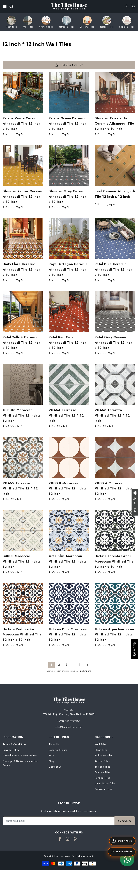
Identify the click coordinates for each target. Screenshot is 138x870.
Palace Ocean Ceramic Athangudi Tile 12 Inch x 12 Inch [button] (67, 123)
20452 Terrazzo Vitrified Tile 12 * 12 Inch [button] (20, 488)
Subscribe (125, 820)
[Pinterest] (75, 839)
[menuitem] (11, 22)
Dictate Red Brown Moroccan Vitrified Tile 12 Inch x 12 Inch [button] (22, 634)
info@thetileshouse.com (69, 727)
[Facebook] (60, 839)
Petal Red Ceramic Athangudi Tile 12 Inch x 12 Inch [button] (67, 342)
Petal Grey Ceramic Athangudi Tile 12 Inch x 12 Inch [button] (113, 342)
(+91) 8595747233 (69, 721)
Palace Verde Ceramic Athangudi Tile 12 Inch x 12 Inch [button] (21, 123)
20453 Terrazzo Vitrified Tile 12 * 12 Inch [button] (112, 415)
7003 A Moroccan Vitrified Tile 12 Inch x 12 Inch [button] (113, 488)
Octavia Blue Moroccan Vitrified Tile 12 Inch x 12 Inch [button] (68, 634)
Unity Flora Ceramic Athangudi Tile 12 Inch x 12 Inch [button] (21, 269)
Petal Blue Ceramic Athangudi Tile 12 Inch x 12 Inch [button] (113, 269)
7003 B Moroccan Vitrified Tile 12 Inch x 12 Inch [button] (67, 488)
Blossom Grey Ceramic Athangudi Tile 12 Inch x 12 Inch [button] (67, 196)
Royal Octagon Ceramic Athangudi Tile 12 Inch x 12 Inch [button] (68, 269)
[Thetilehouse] (69, 6)
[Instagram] (68, 839)
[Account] (126, 6)
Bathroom (85, 671)
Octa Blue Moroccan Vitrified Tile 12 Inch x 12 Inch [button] (67, 561)
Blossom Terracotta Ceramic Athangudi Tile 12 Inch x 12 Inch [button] (114, 123)
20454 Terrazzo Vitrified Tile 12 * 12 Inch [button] (66, 415)
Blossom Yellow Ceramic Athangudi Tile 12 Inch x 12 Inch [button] (23, 196)
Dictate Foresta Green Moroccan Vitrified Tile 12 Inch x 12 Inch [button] (114, 561)
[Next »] (86, 665)
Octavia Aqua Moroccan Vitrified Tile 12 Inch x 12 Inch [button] (114, 634)
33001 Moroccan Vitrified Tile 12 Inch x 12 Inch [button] (21, 561)
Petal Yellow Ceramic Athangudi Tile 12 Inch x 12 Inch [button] (21, 342)
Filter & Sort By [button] (71, 65)
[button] (5, 6)
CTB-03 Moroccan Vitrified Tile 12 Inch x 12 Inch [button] (21, 415)
